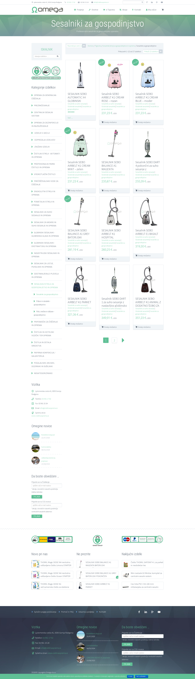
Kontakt (137, 10)
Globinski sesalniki (74, 106)
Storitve (94, 10)
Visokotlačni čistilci (45, 174)
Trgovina (98, 46)
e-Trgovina (110, 10)
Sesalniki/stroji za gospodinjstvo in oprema (119, 46)
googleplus (157, 2)
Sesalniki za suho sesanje (77, 103)
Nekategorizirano (43, 373)
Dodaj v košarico (110, 122)
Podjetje (80, 10)
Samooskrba (46, 447)
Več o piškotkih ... (141, 676)
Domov (90, 46)
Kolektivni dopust (48, 435)
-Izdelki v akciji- (42, 133)
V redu (130, 676)
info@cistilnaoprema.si (101, 2)
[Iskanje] (142, 2)
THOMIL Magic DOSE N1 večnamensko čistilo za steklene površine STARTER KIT (55, 587)
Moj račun (152, 10)
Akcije (124, 10)
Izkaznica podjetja (86, 611)
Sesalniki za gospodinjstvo (47, 294)
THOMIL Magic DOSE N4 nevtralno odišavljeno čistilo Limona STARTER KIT (56, 565)
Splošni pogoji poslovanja (45, 611)
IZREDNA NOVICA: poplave (48, 459)
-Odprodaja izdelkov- (45, 140)
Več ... (70, 117)
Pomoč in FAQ (67, 611)
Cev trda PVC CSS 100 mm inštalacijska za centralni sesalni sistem (144, 587)
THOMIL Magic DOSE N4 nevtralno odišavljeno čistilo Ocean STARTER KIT (55, 576)
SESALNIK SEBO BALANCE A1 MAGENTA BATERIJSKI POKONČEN (98, 565)
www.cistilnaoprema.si (40, 416)
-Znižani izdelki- (42, 147)
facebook (147, 2)
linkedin (152, 2)
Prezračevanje (42, 105)
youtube (162, 2)
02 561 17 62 (71, 2)
